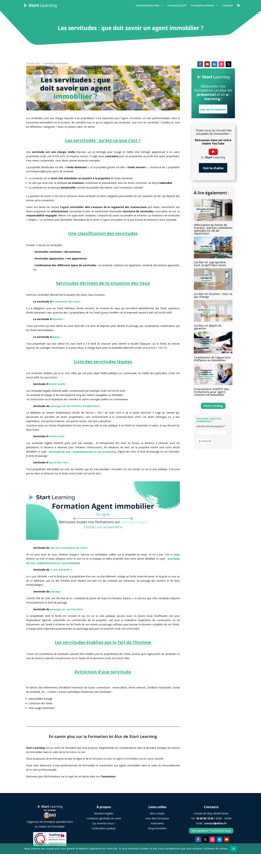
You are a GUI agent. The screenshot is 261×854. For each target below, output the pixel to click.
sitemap (157, 834)
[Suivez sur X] (228, 64)
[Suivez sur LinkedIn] (214, 64)
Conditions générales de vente (103, 818)
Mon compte (157, 813)
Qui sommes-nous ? (103, 823)
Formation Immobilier (56, 63)
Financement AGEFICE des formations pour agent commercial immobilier (211, 392)
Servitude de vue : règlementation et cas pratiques (82, 451)
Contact (227, 5)
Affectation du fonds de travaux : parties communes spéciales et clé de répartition (213, 229)
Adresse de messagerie (210, 426)
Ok (233, 848)
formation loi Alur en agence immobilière (115, 758)
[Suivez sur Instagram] (221, 64)
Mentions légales (103, 813)
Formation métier (202, 5)
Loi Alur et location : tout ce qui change (213, 295)
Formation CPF (177, 5)
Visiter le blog (213, 406)
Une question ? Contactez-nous (211, 830)
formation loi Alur (76, 752)
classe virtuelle (155, 758)
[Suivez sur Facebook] (200, 64)
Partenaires (157, 823)
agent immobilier (131, 118)
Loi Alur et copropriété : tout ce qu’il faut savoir (210, 263)
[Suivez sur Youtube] (207, 64)
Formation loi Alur (147, 5)
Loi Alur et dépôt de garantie (208, 327)
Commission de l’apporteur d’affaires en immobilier (212, 358)
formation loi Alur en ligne (67, 758)
